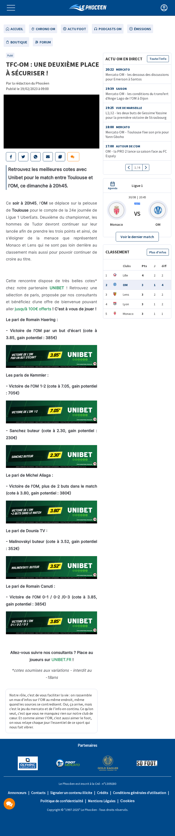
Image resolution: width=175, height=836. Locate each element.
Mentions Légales (102, 801)
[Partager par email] (48, 156)
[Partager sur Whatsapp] (36, 156)
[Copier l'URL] (60, 156)
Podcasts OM (110, 29)
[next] (145, 167)
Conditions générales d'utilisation (139, 792)
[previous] (129, 167)
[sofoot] (147, 764)
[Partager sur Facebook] (11, 156)
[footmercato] (68, 764)
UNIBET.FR (61, 659)
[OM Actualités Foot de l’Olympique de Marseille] (87, 7)
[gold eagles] (108, 764)
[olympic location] (28, 763)
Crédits (102, 792)
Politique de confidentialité (61, 801)
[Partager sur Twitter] (23, 156)
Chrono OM (45, 29)
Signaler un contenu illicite (71, 792)
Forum (45, 42)
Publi (10, 55)
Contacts (38, 792)
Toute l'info (157, 59)
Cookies (127, 801)
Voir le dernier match (137, 236)
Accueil (16, 29)
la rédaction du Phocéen (30, 83)
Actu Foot (77, 29)
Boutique (18, 42)
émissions (142, 29)
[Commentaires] (9, 803)
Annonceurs (17, 792)
